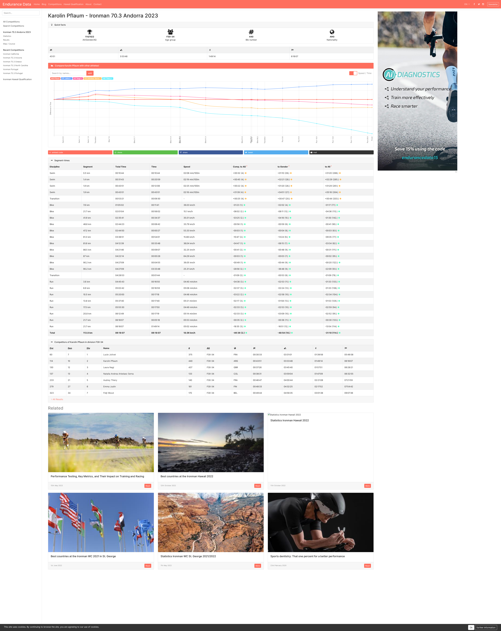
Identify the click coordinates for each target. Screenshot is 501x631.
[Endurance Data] (17, 4)
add (90, 73)
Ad (456, 172)
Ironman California (11, 54)
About (88, 4)
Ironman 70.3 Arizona (12, 58)
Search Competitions (13, 26)
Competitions (55, 4)
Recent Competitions (13, 50)
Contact (98, 4)
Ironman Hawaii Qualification (17, 79)
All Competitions (11, 21)
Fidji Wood (108, 393)
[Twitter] (479, 4)
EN (466, 4)
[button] (80, 152)
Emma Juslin (109, 386)
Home (37, 4)
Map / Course (9, 44)
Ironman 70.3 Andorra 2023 (17, 32)
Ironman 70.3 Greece (12, 62)
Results (6, 40)
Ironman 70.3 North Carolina (15, 65)
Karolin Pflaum (110, 361)
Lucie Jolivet (109, 354)
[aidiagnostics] (417, 91)
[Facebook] (474, 4)
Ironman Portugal (10, 69)
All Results (58, 399)
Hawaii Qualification (73, 4)
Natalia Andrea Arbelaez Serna (118, 373)
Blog (44, 4)
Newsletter (493, 4)
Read (148, 486)
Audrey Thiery (110, 380)
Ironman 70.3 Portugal (13, 73)
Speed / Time (364, 73)
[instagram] (483, 4)
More (367, 486)
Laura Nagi (108, 367)
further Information (486, 627)
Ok (471, 627)
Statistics (7, 36)
